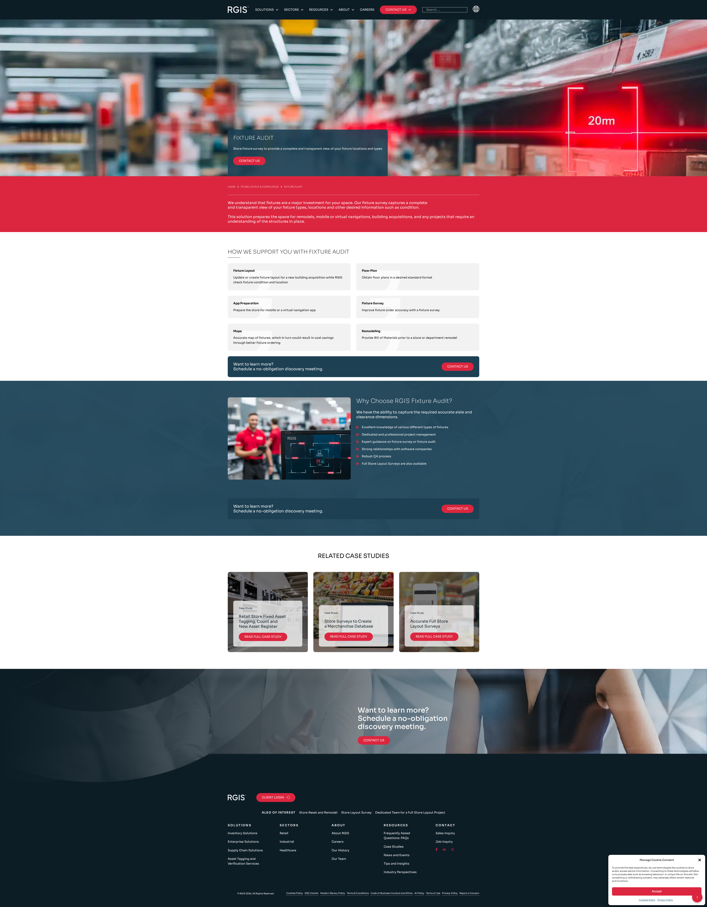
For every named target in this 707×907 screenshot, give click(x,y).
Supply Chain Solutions (245, 850)
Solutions (264, 10)
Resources (318, 10)
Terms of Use (433, 893)
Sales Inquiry (445, 833)
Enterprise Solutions (243, 842)
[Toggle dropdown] (277, 9)
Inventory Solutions (242, 833)
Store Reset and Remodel (318, 812)
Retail (284, 833)
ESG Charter (312, 893)
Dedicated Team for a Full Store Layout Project (410, 812)
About (344, 10)
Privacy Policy (665, 900)
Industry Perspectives (400, 872)
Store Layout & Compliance (260, 186)
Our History (340, 850)
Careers (367, 10)
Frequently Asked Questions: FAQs (397, 835)
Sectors (291, 10)
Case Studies (394, 847)
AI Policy (419, 893)
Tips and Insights (396, 864)
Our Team (339, 859)
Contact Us (457, 366)
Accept (657, 891)
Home (231, 186)
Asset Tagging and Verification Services (243, 861)
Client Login (273, 797)
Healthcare (288, 850)
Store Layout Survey (356, 812)
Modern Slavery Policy (332, 893)
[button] (699, 860)
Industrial (287, 842)
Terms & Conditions (358, 893)
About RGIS (340, 833)
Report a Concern (469, 893)
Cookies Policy (647, 900)
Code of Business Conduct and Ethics (392, 893)
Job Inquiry (444, 842)
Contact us (249, 161)
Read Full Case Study (263, 637)
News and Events (396, 855)
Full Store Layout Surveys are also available (394, 464)
